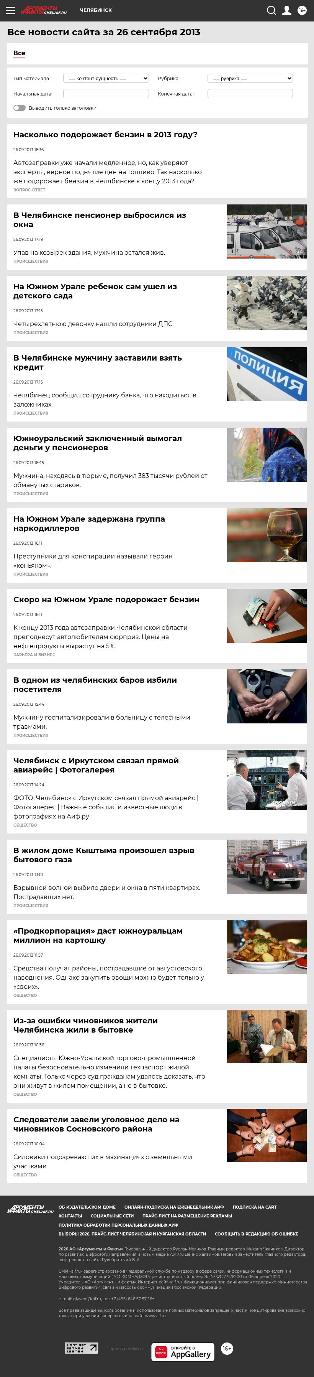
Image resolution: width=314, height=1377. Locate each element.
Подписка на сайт (254, 1207)
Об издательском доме (87, 1207)
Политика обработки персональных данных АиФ (118, 1225)
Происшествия (30, 262)
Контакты (70, 1216)
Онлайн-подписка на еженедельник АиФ (174, 1207)
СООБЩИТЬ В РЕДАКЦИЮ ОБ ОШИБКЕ (256, 1234)
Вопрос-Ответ (29, 190)
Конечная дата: (176, 94)
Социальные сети (112, 1216)
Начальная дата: (32, 94)
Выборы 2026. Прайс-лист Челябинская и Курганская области (132, 1234)
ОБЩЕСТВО (25, 825)
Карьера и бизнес (34, 655)
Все (19, 53)
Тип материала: (31, 78)
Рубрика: (169, 78)
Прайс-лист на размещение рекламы (187, 1216)
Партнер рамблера (124, 1348)
